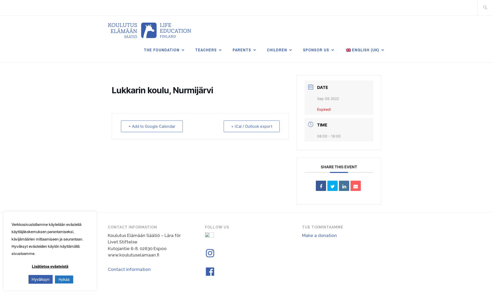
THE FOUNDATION (161, 50)
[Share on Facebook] (321, 186)
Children (277, 50)
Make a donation (319, 235)
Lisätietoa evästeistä (50, 266)
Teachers (206, 50)
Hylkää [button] (64, 279)
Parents (242, 50)
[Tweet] (332, 186)
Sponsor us (316, 50)
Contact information (129, 269)
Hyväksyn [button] (41, 279)
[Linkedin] (344, 186)
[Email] (355, 186)
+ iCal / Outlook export (251, 126)
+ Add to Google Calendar (151, 126)
